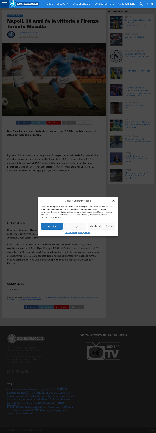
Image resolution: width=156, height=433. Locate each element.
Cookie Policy (71, 232)
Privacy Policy (84, 232)
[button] (113, 200)
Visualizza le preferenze (101, 226)
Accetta (52, 226)
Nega (75, 226)
